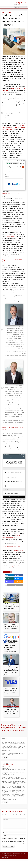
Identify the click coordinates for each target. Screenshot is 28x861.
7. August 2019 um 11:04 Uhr (7, 764)
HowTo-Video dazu (14, 108)
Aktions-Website (18, 550)
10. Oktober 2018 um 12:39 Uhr (8, 740)
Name (6, 832)
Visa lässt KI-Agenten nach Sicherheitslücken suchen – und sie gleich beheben (10, 691)
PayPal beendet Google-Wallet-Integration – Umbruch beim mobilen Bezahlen (11, 606)
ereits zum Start (11, 236)
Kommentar (6, 820)
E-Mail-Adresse (6, 837)
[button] (9, 575)
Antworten (5, 757)
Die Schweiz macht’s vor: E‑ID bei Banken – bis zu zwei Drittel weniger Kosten (11, 711)
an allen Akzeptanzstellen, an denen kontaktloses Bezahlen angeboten (13, 127)
